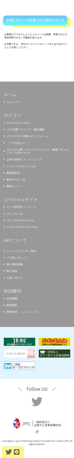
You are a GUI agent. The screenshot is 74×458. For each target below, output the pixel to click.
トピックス (13, 102)
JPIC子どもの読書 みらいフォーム (27, 136)
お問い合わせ (14, 278)
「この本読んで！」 (18, 143)
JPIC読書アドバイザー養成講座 (25, 129)
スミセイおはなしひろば (21, 166)
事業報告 (11, 305)
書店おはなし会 (15, 179)
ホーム (10, 94)
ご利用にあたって (17, 257)
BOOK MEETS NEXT (18, 123)
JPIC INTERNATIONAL (20, 220)
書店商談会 (13, 173)
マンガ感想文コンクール (21, 207)
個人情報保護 (14, 264)
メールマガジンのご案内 (21, 251)
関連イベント (14, 186)
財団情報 (11, 298)
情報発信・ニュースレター (22, 312)
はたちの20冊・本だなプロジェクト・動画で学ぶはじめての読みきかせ (37, 151)
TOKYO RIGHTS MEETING (22, 227)
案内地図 (11, 271)
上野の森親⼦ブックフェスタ (23, 159)
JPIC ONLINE (14, 213)
